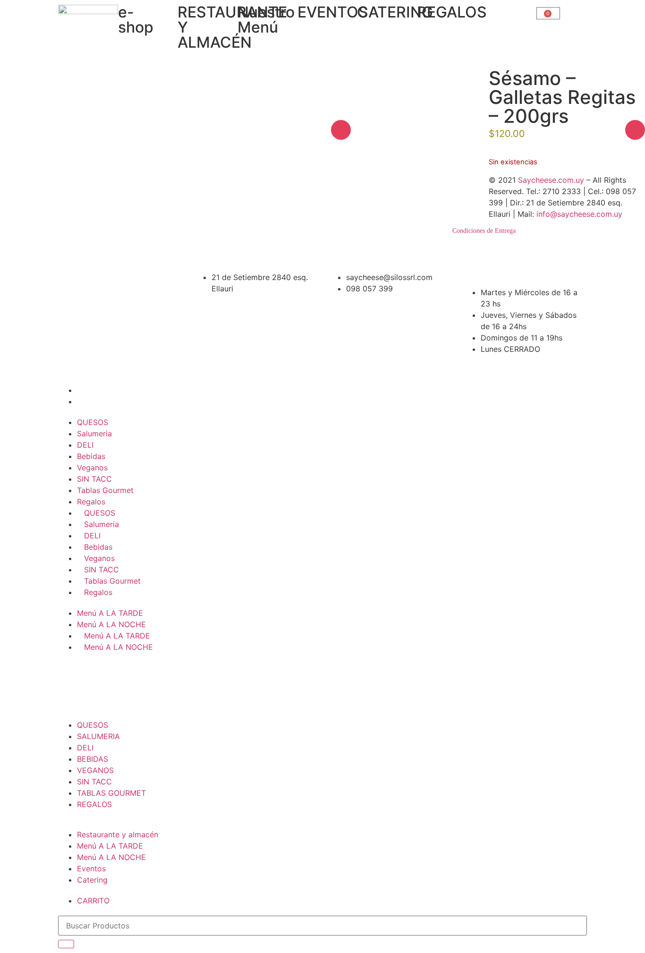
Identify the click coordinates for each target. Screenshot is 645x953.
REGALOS (452, 12)
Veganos (92, 467)
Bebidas (91, 456)
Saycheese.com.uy (551, 180)
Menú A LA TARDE (110, 613)
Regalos (91, 501)
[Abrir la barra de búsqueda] (502, 9)
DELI (85, 445)
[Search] (66, 944)
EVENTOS (332, 12)
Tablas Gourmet (105, 490)
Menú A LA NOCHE (111, 624)
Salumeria (94, 433)
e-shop (135, 19)
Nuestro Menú (266, 19)
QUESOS (92, 422)
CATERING (395, 12)
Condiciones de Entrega (484, 230)
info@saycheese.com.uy (579, 214)
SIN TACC (94, 479)
